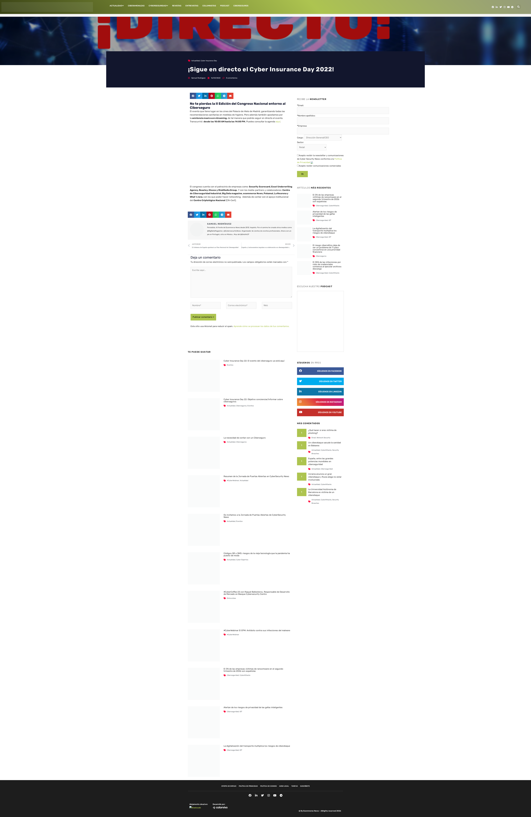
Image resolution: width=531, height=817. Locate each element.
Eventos (230, 365)
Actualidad (116, 6)
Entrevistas (191, 6)
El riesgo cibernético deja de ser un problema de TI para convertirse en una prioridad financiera (326, 248)
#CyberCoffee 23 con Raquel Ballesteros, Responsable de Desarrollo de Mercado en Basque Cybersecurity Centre (257, 593)
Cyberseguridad (157, 6)
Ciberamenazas (136, 6)
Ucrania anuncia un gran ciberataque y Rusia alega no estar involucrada (325, 477)
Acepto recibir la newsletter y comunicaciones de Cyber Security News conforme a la (320, 159)
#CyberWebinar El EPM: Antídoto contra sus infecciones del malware (257, 630)
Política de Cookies (268, 786)
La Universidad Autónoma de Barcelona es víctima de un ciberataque (322, 492)
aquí (278, 121)
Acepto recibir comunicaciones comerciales (320, 166)
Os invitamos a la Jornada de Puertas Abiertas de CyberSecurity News (255, 516)
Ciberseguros (240, 6)
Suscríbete (305, 786)
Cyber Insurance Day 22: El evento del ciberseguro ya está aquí (254, 361)
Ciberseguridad (233, 675)
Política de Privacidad (248, 786)
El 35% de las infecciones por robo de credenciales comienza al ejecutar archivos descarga (327, 265)
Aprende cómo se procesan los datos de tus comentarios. (261, 326)
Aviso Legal (284, 786)
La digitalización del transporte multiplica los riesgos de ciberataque (257, 746)
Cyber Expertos (242, 560)
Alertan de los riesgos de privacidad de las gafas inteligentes (253, 707)
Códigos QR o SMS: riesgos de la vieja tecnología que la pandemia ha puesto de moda (257, 554)
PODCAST (224, 6)
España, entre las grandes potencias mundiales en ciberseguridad (320, 461)
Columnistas (209, 6)
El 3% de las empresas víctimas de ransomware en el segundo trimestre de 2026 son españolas (253, 670)
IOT (241, 712)
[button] (518, 7)
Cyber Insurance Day (209, 61)
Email (314, 438)
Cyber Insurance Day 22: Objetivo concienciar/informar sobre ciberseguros (253, 400)
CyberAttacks (245, 675)
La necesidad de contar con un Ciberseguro (245, 438)
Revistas (176, 6)
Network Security (323, 438)
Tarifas (294, 786)
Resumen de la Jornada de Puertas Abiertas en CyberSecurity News (256, 476)
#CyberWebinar (233, 480)
